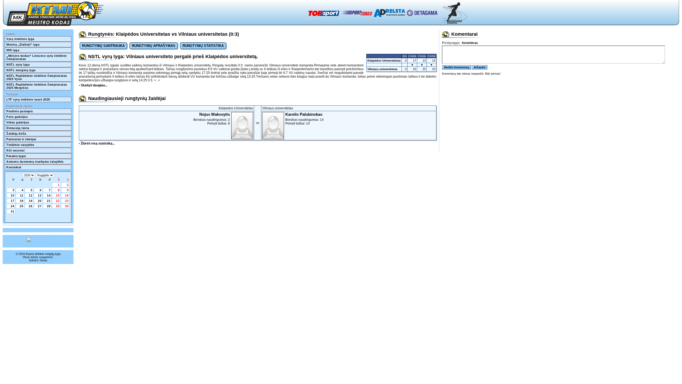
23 (67, 200)
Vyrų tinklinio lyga (20, 39)
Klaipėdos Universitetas (384, 60)
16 (67, 195)
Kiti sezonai (15, 150)
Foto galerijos (17, 116)
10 (12, 195)
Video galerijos (17, 122)
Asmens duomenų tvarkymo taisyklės (35, 161)
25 (21, 206)
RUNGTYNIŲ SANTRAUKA (103, 46)
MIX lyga (12, 50)
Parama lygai (16, 156)
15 (58, 195)
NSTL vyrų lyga (18, 64)
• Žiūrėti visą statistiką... (97, 143)
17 (12, 200)
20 (40, 200)
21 (49, 200)
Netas (43, 260)
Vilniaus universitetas (382, 69)
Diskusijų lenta (17, 128)
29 (58, 206)
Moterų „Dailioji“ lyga (22, 44)
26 (31, 206)
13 (40, 195)
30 (67, 206)
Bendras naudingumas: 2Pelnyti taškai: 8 (211, 118)
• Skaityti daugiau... (93, 85)
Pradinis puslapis (19, 111)
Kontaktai (13, 167)
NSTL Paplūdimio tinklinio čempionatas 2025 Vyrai (37, 77)
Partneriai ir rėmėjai (21, 139)
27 (40, 206)
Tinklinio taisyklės (20, 144)
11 (21, 195)
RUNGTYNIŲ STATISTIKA (203, 46)
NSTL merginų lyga (21, 70)
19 (31, 200)
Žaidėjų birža (16, 133)
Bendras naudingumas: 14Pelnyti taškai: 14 (304, 118)
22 (58, 200)
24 (12, 206)
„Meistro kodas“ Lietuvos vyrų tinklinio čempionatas (37, 57)
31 (12, 211)
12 (31, 195)
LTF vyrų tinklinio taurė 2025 (28, 99)
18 (21, 200)
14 (49, 195)
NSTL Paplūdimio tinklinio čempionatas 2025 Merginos (37, 86)
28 (49, 206)
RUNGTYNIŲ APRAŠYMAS (153, 46)
